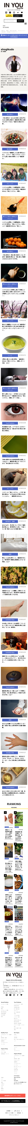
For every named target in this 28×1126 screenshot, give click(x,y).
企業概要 (8, 1110)
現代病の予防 (10, 753)
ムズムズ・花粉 (17, 1016)
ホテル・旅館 (3, 1052)
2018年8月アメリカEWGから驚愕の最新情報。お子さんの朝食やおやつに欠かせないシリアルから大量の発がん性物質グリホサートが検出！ (18, 899)
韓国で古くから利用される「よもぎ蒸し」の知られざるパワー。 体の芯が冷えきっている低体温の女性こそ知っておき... (14, 659)
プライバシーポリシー (14, 1114)
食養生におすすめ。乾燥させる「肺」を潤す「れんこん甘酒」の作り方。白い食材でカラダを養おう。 (8, 899)
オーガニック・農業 (4, 1004)
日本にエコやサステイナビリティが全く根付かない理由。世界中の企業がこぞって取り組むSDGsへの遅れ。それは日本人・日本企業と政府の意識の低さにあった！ (18, 930)
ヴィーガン (3, 1044)
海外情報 (15, 1037)
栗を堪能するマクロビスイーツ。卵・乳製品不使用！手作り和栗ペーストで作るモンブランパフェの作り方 (8, 867)
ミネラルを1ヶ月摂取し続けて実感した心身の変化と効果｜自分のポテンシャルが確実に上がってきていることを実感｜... (13, 292)
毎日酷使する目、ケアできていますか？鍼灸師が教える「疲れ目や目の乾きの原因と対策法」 (13, 428)
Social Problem (4, 1002)
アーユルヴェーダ (4, 1042)
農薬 (2, 1008)
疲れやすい (16, 1018)
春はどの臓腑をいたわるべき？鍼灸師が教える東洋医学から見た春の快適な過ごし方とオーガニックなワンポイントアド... (13, 327)
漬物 (2, 1082)
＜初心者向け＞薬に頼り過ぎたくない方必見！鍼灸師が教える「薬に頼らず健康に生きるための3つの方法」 (13, 257)
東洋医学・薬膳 (10, 521)
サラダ (2, 1085)
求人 (15, 1049)
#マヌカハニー (15, 32)
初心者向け (10, 114)
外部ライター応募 (9, 1112)
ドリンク (15, 1073)
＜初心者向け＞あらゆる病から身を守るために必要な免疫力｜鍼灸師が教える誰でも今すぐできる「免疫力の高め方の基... (13, 120)
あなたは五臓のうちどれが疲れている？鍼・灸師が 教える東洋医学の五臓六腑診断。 (14, 725)
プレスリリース (17, 1050)
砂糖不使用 (16, 1069)
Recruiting (16, 1080)
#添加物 (8, 32)
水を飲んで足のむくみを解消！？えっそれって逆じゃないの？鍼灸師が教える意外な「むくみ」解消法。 (13, 625)
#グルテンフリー (21, 30)
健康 (10, 554)
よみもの (16, 827)
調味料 (2, 1088)
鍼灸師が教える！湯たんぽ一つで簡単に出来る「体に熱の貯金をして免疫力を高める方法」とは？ (13, 692)
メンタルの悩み (17, 1015)
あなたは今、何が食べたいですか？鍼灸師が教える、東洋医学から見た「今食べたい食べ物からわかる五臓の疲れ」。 (13, 527)
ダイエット (16, 1010)
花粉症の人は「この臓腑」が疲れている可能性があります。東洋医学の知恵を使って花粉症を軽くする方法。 (13, 592)
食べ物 (7, 827)
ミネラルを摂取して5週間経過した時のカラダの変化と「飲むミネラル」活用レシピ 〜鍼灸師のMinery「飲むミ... (13, 224)
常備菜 (2, 1077)
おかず (2, 1090)
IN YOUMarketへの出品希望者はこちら (18, 16)
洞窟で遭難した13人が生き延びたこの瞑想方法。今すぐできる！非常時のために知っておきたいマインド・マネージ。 (18, 865)
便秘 (15, 1029)
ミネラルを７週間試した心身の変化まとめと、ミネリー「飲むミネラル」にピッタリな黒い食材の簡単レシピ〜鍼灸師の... (13, 155)
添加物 (2, 1007)
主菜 (2, 1087)
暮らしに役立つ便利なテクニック (10, 217)
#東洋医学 (3, 32)
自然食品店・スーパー (5, 1053)
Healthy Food (4, 1032)
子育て (15, 1034)
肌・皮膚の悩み (17, 1008)
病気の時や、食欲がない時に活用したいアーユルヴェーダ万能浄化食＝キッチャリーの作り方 (8, 930)
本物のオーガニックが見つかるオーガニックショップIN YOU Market (15, 36)
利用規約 (19, 1112)
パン (2, 1079)
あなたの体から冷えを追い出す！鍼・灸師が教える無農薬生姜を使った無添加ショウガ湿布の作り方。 (13, 793)
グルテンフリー (4, 1039)
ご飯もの (2, 1083)
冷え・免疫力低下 (17, 1012)
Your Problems (17, 1002)
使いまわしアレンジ (17, 1066)
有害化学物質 (3, 1013)
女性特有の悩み (10, 620)
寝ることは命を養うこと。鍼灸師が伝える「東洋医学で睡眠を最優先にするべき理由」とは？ (13, 559)
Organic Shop (4, 1048)
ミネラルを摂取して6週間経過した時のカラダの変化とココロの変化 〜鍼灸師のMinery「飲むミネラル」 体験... (14, 189)
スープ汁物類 (3, 1080)
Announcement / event (19, 1045)
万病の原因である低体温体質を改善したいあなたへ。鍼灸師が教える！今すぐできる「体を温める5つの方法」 (13, 461)
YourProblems (10, 423)
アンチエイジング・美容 (18, 1004)
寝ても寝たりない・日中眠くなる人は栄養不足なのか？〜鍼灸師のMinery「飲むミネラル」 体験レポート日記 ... (14, 396)
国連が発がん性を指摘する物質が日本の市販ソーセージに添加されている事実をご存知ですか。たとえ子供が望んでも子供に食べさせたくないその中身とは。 (8, 961)
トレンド (15, 1036)
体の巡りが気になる (17, 1020)
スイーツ (15, 1071)
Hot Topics (16, 1032)
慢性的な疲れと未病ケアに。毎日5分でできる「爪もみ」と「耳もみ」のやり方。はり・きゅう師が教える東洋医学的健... (13, 759)
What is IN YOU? (17, 1077)
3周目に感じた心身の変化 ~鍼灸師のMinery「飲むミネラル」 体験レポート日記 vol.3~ (13, 361)
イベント (15, 1047)
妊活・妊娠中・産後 (17, 1028)
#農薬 (7, 30)
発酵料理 (2, 1040)
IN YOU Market (16, 1075)
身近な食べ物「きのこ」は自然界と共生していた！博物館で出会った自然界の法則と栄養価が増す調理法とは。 (18, 961)
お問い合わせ (17, 1110)
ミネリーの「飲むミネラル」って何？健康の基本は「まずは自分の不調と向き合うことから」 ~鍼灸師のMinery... (13, 494)
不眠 (15, 1013)
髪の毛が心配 (16, 1021)
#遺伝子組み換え (13, 30)
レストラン (3, 1050)
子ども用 (15, 1068)
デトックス (10, 183)
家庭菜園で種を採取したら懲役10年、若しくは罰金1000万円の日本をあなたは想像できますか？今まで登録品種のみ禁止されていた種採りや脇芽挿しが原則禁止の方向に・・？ (18, 836)
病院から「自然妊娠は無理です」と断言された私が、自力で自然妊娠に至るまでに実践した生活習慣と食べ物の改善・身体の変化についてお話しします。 (8, 834)
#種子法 (3, 30)
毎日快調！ (10, 149)
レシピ (10, 355)
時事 (2, 1016)
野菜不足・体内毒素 (17, 1023)
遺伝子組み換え (4, 1011)
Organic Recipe (18, 1053)
